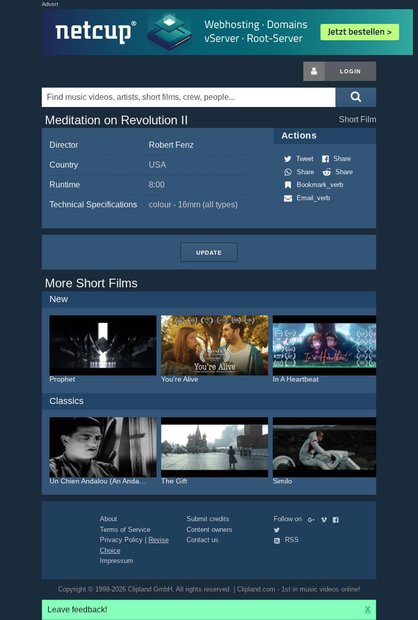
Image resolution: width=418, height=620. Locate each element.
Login (350, 71)
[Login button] (314, 71)
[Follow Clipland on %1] (313, 519)
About (108, 519)
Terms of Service (125, 529)
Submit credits (208, 519)
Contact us (203, 540)
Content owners (209, 529)
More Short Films (91, 283)
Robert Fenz (171, 145)
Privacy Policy (121, 540)
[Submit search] (355, 97)
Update (209, 253)
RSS (291, 540)
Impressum (116, 560)
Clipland (95, 71)
